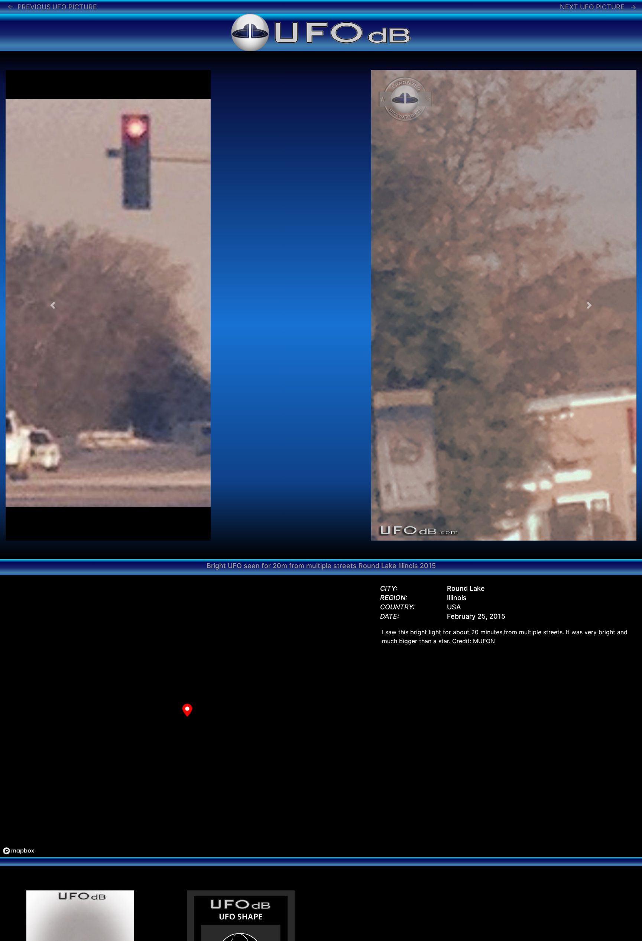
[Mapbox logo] (18, 851)
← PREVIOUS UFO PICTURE (52, 7)
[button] (53, 305)
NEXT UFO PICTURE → (598, 7)
